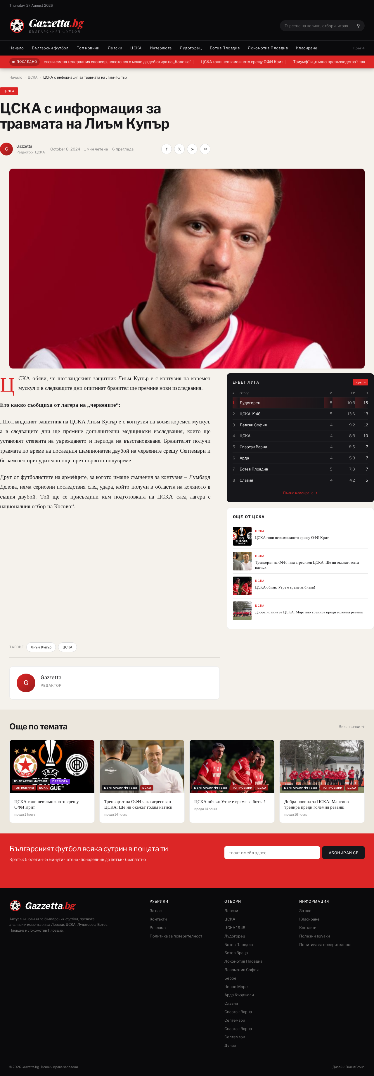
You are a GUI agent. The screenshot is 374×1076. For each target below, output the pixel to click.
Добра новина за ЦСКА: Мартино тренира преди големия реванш (309, 612)
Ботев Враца (236, 952)
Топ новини (88, 48)
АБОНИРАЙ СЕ (344, 852)
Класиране (307, 48)
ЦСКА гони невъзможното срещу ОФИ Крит (212, 61)
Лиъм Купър (41, 647)
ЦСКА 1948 (234, 927)
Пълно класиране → (300, 493)
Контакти (158, 919)
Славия (231, 1003)
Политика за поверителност (176, 936)
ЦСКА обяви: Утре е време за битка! (285, 587)
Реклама (158, 927)
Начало (16, 48)
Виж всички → (352, 726)
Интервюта (161, 48)
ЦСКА (136, 48)
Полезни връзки (314, 936)
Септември (234, 1020)
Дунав (230, 1045)
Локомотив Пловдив (268, 48)
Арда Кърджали (239, 994)
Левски (115, 48)
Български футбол (50, 48)
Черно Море (236, 986)
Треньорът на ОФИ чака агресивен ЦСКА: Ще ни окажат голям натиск (307, 565)
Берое (230, 978)
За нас (156, 910)
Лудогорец (191, 48)
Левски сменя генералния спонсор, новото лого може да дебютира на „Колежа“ (86, 61)
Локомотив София (241, 969)
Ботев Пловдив (225, 48)
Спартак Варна (238, 1011)
